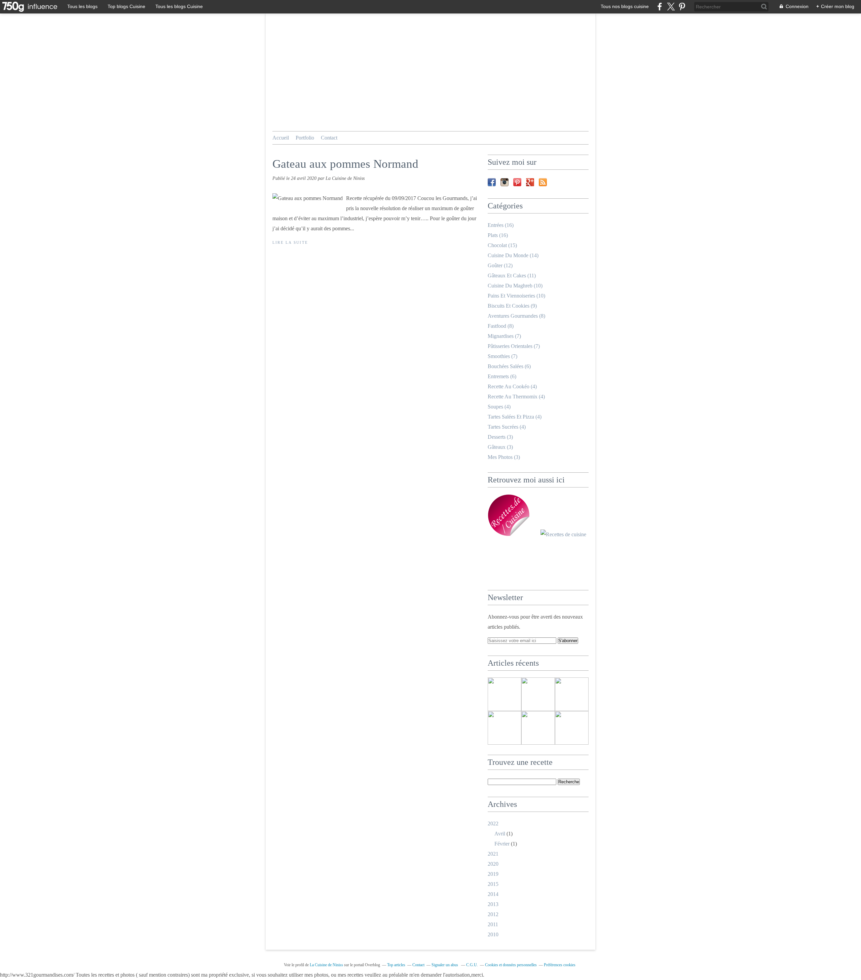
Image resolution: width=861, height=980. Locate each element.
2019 (493, 874)
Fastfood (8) (501, 326)
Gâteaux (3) (500, 447)
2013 (493, 904)
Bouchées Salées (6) (509, 366)
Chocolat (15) (502, 245)
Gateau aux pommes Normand (345, 163)
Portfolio (305, 138)
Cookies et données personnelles (511, 965)
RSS (543, 182)
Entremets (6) (502, 376)
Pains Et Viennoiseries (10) (516, 296)
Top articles (396, 965)
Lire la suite (290, 242)
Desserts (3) (500, 437)
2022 (493, 823)
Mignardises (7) (504, 336)
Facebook (492, 182)
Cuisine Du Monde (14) (513, 255)
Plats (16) (498, 235)
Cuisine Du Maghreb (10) (515, 285)
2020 (493, 864)
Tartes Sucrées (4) (507, 427)
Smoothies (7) (502, 356)
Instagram (504, 182)
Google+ (530, 182)
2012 (493, 914)
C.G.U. (472, 965)
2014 (493, 894)
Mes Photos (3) (504, 457)
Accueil (280, 138)
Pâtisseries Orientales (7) (514, 346)
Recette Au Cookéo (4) (512, 386)
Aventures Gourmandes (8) (516, 316)
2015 (493, 884)
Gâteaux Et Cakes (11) (512, 275)
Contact (329, 138)
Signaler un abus (445, 965)
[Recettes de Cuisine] (563, 534)
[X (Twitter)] (671, 6)
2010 (493, 934)
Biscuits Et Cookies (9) (512, 306)
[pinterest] (682, 6)
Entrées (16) (501, 225)
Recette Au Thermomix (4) (516, 396)
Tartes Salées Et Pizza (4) (514, 417)
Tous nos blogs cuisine (625, 6)
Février (502, 844)
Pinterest (517, 182)
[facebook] (660, 6)
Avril (499, 833)
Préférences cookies (559, 965)
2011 (493, 924)
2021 (493, 854)
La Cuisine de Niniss (326, 965)
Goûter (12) (500, 265)
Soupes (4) (499, 406)
